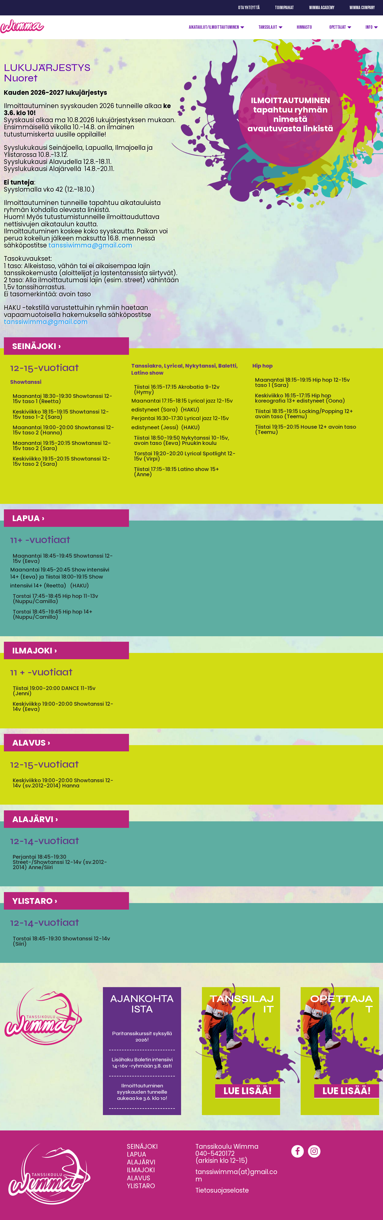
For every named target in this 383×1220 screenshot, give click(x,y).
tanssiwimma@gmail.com (90, 245)
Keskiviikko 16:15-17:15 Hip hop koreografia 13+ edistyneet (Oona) (300, 398)
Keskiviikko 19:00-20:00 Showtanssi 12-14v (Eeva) (63, 706)
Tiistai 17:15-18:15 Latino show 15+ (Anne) (176, 471)
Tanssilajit (267, 27)
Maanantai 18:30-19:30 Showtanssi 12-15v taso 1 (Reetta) (62, 398)
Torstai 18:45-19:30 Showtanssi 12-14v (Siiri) (61, 941)
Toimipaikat (284, 7)
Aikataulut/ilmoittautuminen (214, 27)
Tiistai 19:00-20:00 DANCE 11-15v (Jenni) (54, 691)
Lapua (136, 1154)
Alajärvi (141, 1162)
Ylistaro (141, 1186)
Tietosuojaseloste (222, 1190)
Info (369, 27)
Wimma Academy (321, 7)
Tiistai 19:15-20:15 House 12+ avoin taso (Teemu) (305, 429)
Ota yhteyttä (249, 7)
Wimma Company (362, 7)
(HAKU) (190, 409)
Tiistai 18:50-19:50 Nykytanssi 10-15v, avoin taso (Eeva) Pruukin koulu (181, 440)
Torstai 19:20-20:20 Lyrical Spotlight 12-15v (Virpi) (185, 456)
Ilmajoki (141, 1170)
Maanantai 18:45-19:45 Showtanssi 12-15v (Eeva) (63, 558)
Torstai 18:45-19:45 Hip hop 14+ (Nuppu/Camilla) (52, 614)
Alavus (138, 1178)
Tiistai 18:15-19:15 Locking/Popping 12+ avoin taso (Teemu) (304, 414)
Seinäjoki (142, 1146)
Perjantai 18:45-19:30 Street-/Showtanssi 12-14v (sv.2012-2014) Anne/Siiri (60, 862)
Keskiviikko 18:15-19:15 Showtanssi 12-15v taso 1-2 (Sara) (61, 414)
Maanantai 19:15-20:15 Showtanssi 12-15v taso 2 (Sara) (62, 445)
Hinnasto (304, 27)
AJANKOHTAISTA (142, 1003)
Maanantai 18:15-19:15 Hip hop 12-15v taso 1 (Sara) (302, 382)
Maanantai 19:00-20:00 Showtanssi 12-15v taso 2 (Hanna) (63, 430)
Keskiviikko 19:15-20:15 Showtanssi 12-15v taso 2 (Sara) (61, 461)
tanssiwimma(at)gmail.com (236, 1175)
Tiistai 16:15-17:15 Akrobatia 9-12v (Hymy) (177, 389)
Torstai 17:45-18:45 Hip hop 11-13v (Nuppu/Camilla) (55, 598)
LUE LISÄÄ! (248, 1091)
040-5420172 (214, 1153)
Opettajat (337, 27)
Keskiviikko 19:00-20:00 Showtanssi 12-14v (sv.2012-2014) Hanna (63, 783)
